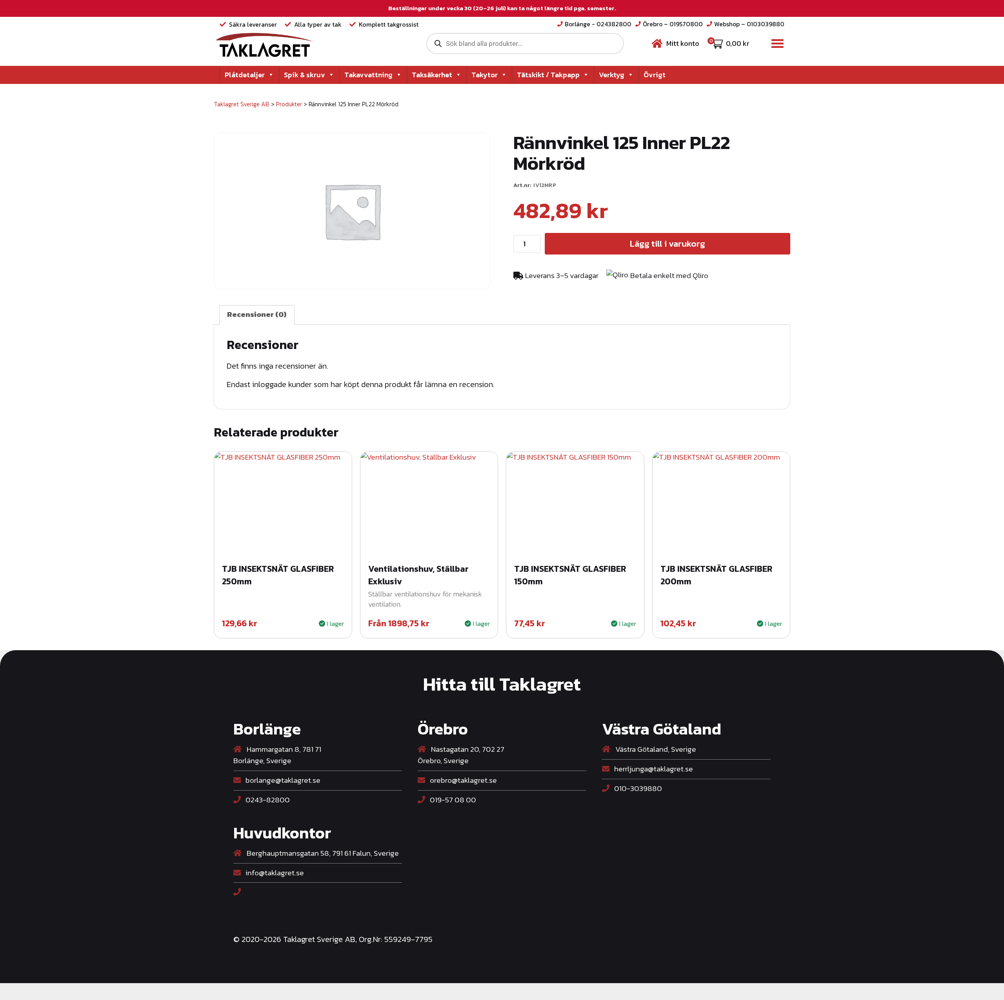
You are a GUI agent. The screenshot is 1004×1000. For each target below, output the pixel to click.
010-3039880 (637, 788)
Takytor (484, 74)
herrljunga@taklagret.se (653, 769)
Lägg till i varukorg (667, 243)
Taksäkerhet (432, 74)
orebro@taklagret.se (462, 780)
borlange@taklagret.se (282, 780)
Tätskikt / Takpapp (548, 74)
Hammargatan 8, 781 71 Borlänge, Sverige (277, 755)
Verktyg (611, 74)
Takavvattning (368, 74)
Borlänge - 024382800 (598, 24)
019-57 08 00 (452, 799)
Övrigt (655, 74)
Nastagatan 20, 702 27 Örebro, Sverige (461, 755)
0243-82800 (267, 799)
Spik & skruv (304, 74)
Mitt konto (682, 43)
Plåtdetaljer (245, 74)
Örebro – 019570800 (673, 24)
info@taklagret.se (274, 872)
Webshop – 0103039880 (749, 24)
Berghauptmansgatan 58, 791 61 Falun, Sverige (322, 853)
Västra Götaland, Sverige (655, 749)
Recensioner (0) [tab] (256, 314)
